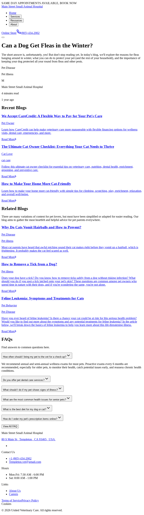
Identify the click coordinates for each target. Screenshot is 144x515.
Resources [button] (16, 20)
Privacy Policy (30, 500)
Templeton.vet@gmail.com (25, 461)
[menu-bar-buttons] (3, 37)
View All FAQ (10, 426)
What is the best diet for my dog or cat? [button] (24, 409)
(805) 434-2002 (30, 33)
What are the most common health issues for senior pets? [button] (34, 399)
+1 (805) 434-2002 (20, 458)
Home (12, 12)
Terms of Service (12, 500)
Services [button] (15, 16)
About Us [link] (15, 490)
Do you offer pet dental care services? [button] (23, 380)
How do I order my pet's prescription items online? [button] (30, 418)
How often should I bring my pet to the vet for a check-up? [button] (34, 356)
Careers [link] (13, 494)
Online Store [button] (9, 33)
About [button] (13, 24)
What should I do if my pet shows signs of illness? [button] (30, 389)
